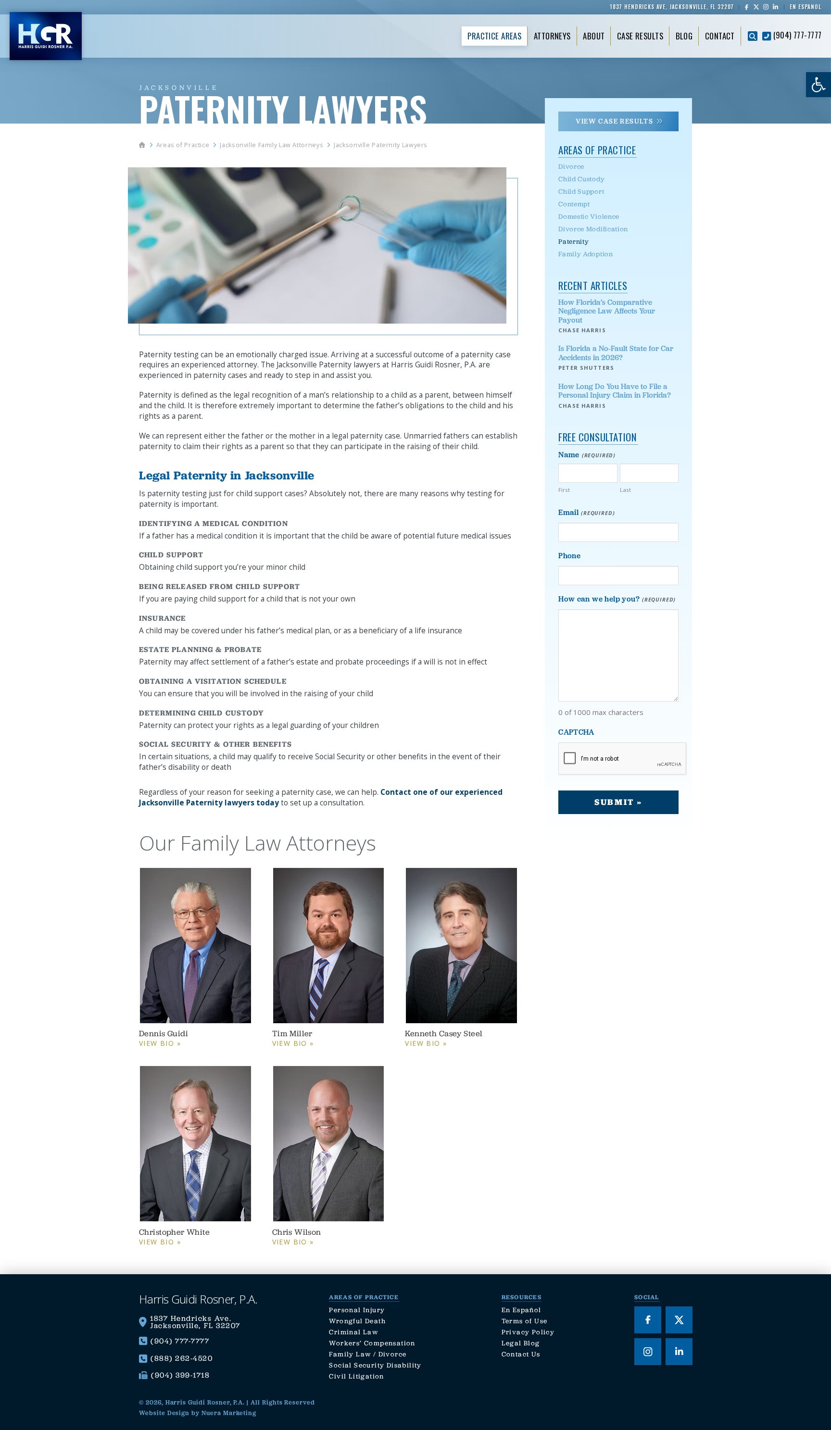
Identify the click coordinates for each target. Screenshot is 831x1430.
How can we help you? (617, 598)
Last (625, 489)
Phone (569, 555)
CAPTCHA (576, 732)
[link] (818, 84)
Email (586, 512)
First (564, 489)
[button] (752, 36)
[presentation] (622, 759)
